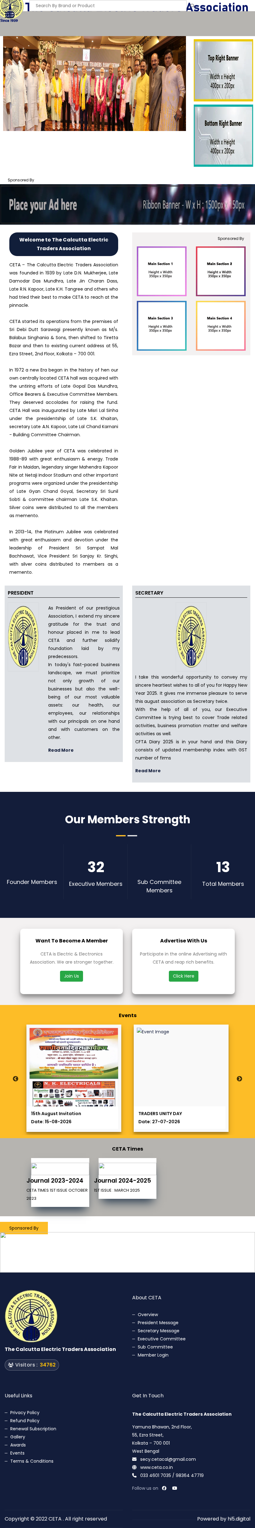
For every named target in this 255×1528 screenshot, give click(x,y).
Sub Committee (155, 1347)
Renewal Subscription (33, 1429)
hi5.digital (239, 1518)
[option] (94, 83)
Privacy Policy (24, 1412)
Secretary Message (158, 1331)
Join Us (71, 976)
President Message (158, 1323)
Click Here (183, 976)
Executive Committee (162, 1339)
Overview (148, 1314)
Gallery (17, 1437)
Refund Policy (24, 1421)
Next (239, 1079)
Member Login (153, 1355)
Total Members (223, 884)
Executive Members (96, 884)
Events (17, 1453)
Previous (15, 1079)
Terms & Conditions (31, 1461)
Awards (18, 1445)
